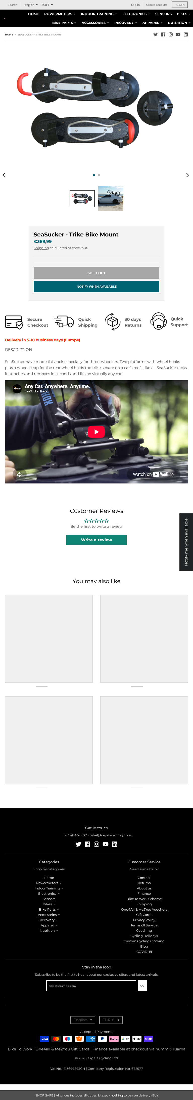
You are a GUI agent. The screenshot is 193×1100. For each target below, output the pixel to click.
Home (9, 34)
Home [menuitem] (33, 14)
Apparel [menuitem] (150, 23)
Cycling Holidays (144, 936)
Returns (144, 883)
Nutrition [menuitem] (177, 23)
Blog (144, 946)
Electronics (47, 893)
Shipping (41, 248)
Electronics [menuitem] (134, 14)
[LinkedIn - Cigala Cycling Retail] (185, 34)
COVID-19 (144, 952)
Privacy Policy (144, 920)
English (29, 5)
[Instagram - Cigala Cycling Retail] (170, 34)
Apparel (47, 925)
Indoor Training (47, 888)
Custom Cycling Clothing (144, 941)
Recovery (47, 920)
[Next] (187, 175)
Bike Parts (47, 909)
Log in (135, 5)
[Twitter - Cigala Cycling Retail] (155, 34)
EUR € (45, 5)
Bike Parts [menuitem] (62, 23)
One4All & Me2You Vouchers (144, 909)
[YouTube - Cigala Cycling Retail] (178, 34)
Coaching (144, 930)
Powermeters (47, 883)
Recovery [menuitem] (124, 23)
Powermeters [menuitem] (58, 14)
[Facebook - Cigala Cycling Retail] (163, 34)
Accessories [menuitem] (94, 23)
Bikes (47, 904)
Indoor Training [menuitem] (97, 14)
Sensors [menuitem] (163, 14)
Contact (144, 878)
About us (144, 888)
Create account (156, 5)
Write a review (96, 540)
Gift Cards (144, 915)
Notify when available (97, 286)
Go (142, 985)
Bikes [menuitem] (182, 14)
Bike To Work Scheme (144, 899)
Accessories (47, 915)
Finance (144, 893)
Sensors (49, 899)
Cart (180, 5)
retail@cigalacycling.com (110, 835)
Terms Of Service (144, 925)
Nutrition (47, 930)
